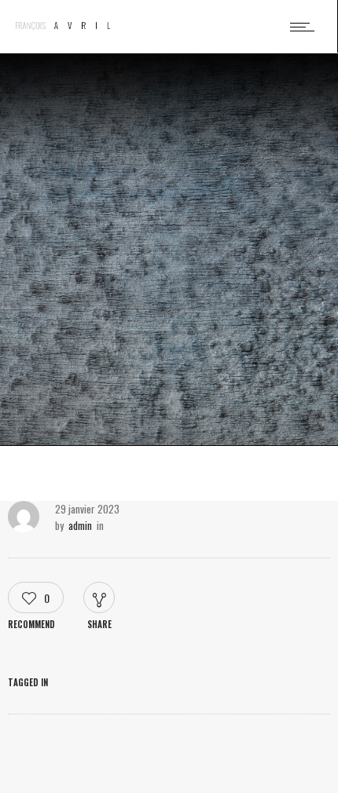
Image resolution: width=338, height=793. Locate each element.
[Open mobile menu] (305, 26)
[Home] (63, 25)
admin (80, 525)
